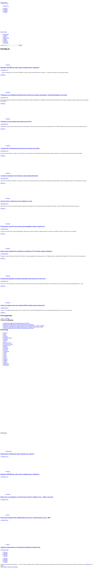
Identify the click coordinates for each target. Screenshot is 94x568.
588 (6, 318)
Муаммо (5, 40)
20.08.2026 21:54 (4, 151)
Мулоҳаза (5, 41)
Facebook (5, 554)
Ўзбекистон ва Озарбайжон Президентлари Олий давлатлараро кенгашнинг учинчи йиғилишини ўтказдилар (34, 95)
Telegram (5, 552)
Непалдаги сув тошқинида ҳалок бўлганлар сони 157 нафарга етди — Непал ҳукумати (23, 325)
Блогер (5, 335)
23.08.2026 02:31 (4, 124)
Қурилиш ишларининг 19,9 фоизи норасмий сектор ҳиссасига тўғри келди (23, 278)
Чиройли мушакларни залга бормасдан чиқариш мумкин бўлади (18, 328)
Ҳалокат (5, 362)
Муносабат (5, 42)
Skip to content (4, 2)
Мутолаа (5, 350)
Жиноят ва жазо (7, 342)
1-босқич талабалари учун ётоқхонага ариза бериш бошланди (19, 175)
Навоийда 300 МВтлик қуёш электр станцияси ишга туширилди (20, 67)
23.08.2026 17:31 (4, 97)
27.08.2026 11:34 (4, 456)
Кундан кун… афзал (8, 344)
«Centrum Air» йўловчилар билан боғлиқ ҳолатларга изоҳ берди (20, 148)
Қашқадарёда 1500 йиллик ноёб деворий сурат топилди (16, 323)
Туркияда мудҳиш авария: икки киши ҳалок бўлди (16, 121)
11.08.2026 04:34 (4, 253)
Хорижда (5, 35)
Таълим (5, 356)
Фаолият (5, 358)
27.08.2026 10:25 (4, 520)
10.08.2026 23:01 (4, 281)
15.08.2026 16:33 (4, 229)
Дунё (4, 341)
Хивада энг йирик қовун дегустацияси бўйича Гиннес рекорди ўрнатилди (23, 305)
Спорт (4, 355)
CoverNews (87, 564)
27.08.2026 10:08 (4, 549)
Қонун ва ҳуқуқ (7, 345)
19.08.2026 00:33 (4, 178)
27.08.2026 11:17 (4, 70)
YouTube (5, 556)
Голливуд (5, 339)
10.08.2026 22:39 (4, 307)
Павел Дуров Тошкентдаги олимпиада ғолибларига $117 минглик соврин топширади (26, 251)
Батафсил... (3, 74)
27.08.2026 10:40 (4, 499)
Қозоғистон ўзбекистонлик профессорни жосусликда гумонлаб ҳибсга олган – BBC (23, 326)
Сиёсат (5, 353)
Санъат (5, 36)
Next (8, 318)
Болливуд (5, 336)
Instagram (5, 553)
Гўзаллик (5, 340)
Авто (4, 334)
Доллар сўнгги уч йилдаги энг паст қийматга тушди (16, 201)
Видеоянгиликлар (7, 337)
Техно (4, 357)
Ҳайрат (5, 39)
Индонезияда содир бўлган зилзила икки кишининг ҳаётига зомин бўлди (23, 226)
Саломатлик (6, 351)
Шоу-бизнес (6, 38)
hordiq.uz (8, 64)
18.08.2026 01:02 (4, 203)
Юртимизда (6, 6)
